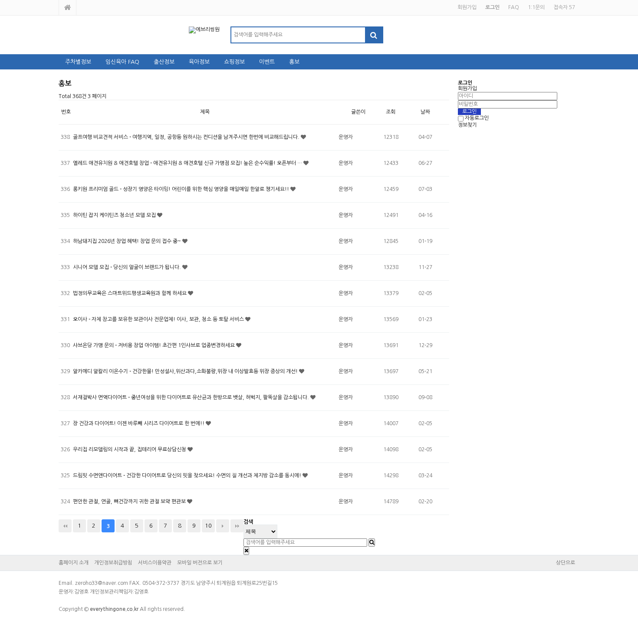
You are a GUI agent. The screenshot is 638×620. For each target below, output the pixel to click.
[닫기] (246, 551)
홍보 (294, 62)
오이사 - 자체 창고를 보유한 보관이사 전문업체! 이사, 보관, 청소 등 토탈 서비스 (159, 319)
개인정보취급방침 (113, 562)
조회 (390, 112)
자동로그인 (477, 118)
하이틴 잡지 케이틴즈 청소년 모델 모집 (115, 215)
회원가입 (467, 7)
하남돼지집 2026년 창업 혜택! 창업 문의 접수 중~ (127, 241)
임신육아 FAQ (122, 62)
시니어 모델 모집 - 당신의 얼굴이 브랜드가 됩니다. (127, 267)
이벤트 (267, 62)
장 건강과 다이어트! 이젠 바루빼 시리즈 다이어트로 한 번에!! (139, 423)
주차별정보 (78, 62)
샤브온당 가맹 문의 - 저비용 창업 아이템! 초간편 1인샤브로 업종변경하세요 (154, 345)
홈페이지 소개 (74, 562)
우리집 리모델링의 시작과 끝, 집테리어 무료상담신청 (130, 449)
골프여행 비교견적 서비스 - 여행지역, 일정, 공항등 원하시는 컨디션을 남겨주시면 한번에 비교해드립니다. (187, 137)
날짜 (425, 112)
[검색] (373, 35)
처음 (65, 525)
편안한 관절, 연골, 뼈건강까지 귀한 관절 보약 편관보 (130, 501)
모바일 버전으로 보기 (200, 562)
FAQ (513, 7)
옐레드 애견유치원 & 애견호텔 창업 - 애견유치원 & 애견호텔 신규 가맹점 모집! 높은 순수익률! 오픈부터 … (188, 163)
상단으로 (565, 562)
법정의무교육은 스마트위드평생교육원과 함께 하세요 (130, 293)
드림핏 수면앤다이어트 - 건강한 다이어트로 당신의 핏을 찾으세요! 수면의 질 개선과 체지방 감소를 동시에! (188, 475)
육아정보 (199, 62)
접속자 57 (564, 7)
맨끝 (236, 525)
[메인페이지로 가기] (67, 7)
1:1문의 (536, 7)
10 (208, 525)
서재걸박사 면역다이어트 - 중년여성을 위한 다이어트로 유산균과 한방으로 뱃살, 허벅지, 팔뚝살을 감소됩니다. (191, 397)
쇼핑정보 (234, 62)
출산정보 (164, 62)
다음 (222, 525)
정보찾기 (467, 125)
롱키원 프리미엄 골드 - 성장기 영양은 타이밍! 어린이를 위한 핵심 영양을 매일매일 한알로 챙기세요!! (181, 189)
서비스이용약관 (154, 562)
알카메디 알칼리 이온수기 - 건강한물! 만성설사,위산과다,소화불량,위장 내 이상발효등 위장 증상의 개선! (186, 371)
